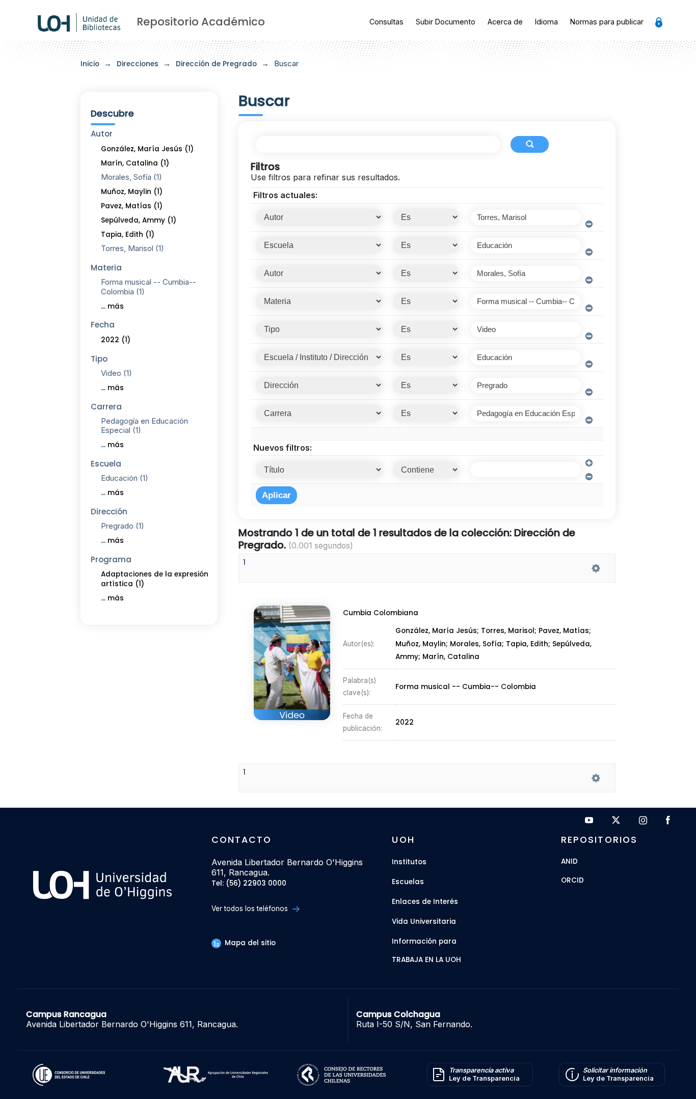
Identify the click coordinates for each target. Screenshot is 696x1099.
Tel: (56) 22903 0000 (248, 884)
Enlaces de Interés (425, 901)
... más (112, 306)
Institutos (409, 862)
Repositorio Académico (201, 21)
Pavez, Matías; (565, 631)
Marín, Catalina (450, 657)
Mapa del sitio (249, 943)
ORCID (572, 880)
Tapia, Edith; (529, 644)
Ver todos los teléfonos (250, 908)
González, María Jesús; (438, 631)
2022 (404, 722)
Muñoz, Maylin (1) (132, 192)
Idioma (546, 21)
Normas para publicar (607, 21)
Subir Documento (445, 21)
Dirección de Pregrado (216, 64)
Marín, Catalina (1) (135, 163)
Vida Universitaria (424, 921)
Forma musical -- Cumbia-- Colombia (465, 687)
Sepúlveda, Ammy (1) (138, 220)
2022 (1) (115, 340)
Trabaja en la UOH (426, 960)
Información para (424, 941)
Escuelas (408, 882)
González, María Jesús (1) (147, 149)
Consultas (386, 21)
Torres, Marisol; (510, 631)
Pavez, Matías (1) (132, 206)
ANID (569, 862)
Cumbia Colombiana (380, 613)
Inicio (90, 64)
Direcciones (137, 64)
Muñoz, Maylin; (422, 644)
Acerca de (505, 21)
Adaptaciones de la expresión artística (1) (154, 579)
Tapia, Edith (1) (127, 234)
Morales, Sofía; (478, 644)
